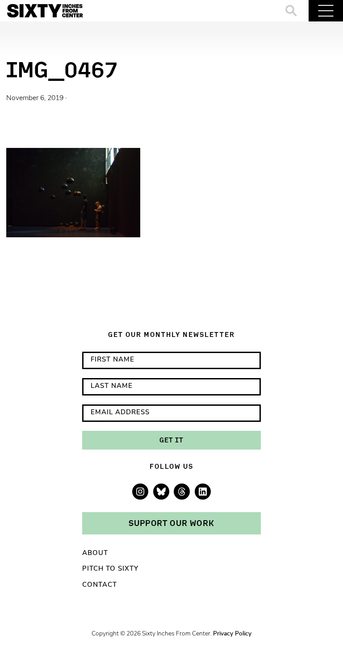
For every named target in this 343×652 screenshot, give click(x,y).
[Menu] (326, 10)
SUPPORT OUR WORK (171, 523)
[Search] (291, 10)
